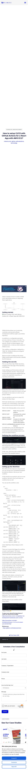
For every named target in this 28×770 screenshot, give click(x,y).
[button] (25, 2)
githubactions (20, 141)
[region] (14, 757)
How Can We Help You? (7, 685)
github (13, 141)
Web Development (17, 129)
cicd (10, 141)
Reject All (14, 766)
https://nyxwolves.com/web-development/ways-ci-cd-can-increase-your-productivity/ (12, 622)
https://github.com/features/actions (12, 628)
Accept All (14, 758)
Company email (5, 672)
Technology (9, 129)
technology (14, 143)
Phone (3, 678)
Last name (3, 659)
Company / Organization (7, 665)
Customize (14, 762)
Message (3, 691)
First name (3, 652)
